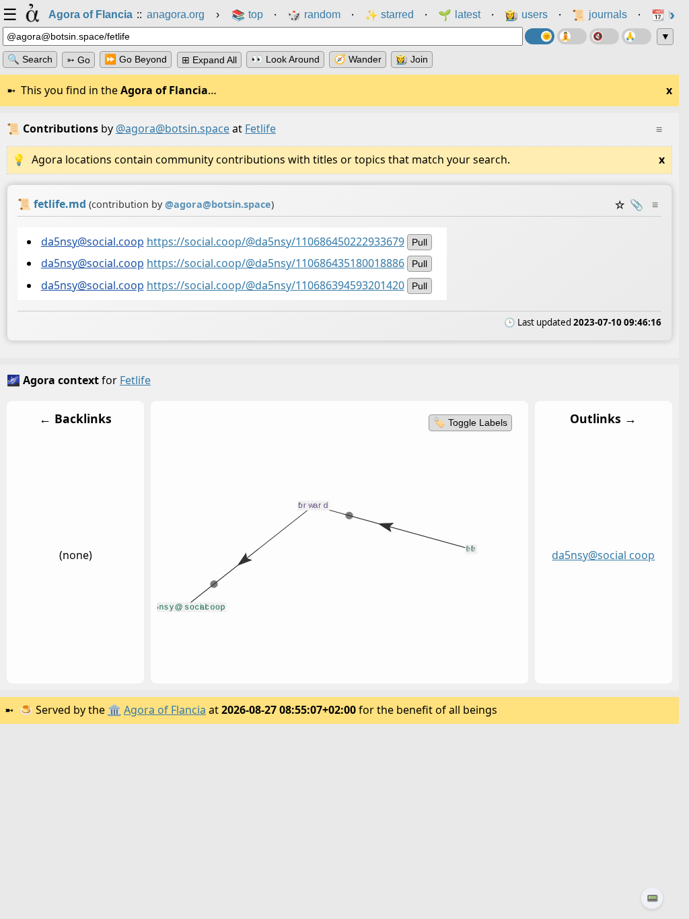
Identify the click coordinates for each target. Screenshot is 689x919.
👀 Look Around (285, 59)
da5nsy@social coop (603, 555)
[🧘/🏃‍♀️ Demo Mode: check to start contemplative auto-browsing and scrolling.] (572, 36)
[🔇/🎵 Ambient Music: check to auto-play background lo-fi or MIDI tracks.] (604, 36)
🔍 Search (29, 59)
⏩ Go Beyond (135, 59)
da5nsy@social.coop (92, 241)
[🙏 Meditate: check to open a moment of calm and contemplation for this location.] (636, 36)
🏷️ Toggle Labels (470, 422)
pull (419, 242)
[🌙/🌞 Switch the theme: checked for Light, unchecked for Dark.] (539, 36)
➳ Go (78, 59)
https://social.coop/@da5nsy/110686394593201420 (275, 285)
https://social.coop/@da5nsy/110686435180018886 (275, 263)
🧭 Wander (358, 59)
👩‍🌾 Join (412, 59)
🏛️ (114, 709)
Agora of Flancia (165, 709)
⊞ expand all (209, 59)
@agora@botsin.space (172, 128)
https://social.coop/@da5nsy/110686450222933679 (275, 241)
